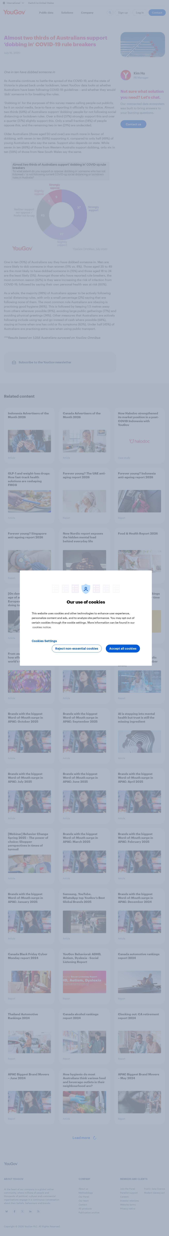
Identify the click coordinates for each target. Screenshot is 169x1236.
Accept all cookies (122, 648)
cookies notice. (42, 626)
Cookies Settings (44, 640)
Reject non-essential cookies (76, 648)
